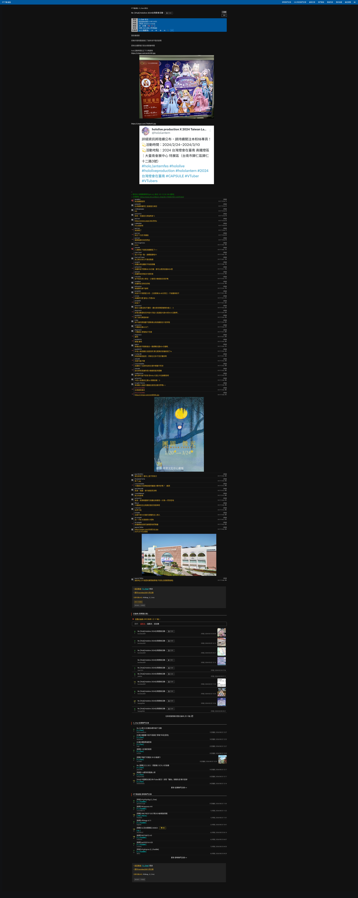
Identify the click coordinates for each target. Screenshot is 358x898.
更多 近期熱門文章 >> (179, 788)
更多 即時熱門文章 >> (179, 858)
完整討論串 (139, 619)
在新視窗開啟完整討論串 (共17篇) (179, 716)
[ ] (140, 730)
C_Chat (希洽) (143, 8)
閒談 (143, 589)
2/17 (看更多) (144, 30)
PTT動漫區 (134, 8)
